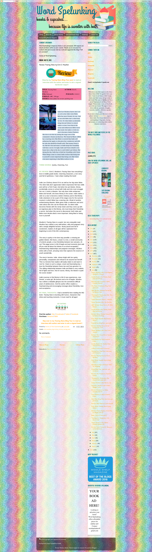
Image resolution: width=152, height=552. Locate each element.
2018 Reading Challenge (107, 196)
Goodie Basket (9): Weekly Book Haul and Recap (101, 344)
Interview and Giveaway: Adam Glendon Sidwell (100, 282)
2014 (91, 248)
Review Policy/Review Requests (48, 38)
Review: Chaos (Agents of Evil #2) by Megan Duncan (101, 411)
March (94, 440)
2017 (91, 239)
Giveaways (85, 35)
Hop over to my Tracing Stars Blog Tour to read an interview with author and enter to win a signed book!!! (61, 322)
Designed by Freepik (55, 543)
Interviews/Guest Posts (72, 35)
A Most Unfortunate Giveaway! (100, 348)
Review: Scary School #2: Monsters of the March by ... (101, 428)
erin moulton (47, 329)
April (93, 438)
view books (110, 211)
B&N (56, 316)
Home (41, 35)
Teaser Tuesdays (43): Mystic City (101, 383)
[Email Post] (73, 326)
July (93, 270)
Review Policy (102, 116)
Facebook (74, 314)
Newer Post (43, 345)
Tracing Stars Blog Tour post (62, 80)
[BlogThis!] (78, 326)
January (94, 446)
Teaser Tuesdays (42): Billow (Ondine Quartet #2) (99, 423)
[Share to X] (80, 326)
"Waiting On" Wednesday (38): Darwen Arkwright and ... (100, 379)
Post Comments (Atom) (54, 349)
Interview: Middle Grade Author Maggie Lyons (100, 386)
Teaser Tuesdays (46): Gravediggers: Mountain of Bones (101, 273)
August (94, 267)
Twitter (67, 314)
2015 (91, 245)
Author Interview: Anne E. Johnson (101, 299)
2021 (91, 228)
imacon (82, 548)
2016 (91, 242)
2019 (91, 234)
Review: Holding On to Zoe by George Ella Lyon (100, 326)
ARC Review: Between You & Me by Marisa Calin (101, 291)
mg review (55, 329)
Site (53, 314)
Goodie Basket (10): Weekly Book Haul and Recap (101, 310)
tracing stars (66, 329)
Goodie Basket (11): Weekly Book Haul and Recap (101, 277)
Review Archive (58, 35)
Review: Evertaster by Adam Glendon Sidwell (99, 391)
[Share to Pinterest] (83, 326)
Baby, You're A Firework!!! (99, 415)
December (95, 256)
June (93, 432)
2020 (91, 231)
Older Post (80, 345)
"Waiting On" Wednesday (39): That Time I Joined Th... (101, 296)
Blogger (94, 548)
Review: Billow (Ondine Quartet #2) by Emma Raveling (101, 315)
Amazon (50, 316)
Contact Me (94, 35)
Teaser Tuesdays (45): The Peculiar (101, 302)
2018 (91, 237)
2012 (91, 253)
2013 (91, 251)
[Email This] (77, 326)
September (95, 264)
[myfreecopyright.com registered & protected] (52, 539)
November (95, 259)
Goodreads (60, 314)
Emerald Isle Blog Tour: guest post (101, 323)
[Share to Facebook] (81, 326)
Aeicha (108, 200)
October (94, 261)
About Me (48, 35)
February (94, 443)
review (61, 329)
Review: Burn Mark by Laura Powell (102, 403)
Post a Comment (46, 337)
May (93, 435)
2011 (91, 450)
